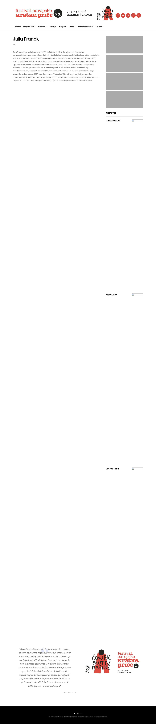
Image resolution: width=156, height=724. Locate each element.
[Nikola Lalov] (137, 378)
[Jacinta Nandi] (137, 553)
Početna (17, 26)
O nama (99, 26)
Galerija (53, 26)
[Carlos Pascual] (137, 204)
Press (72, 26)
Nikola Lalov (111, 294)
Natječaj (62, 26)
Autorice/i (42, 26)
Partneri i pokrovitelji (85, 26)
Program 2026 (28, 26)
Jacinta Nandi (112, 468)
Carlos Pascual (113, 120)
